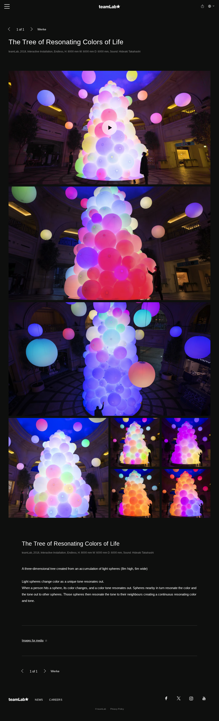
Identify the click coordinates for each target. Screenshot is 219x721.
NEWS (39, 699)
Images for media (32, 640)
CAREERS (55, 699)
